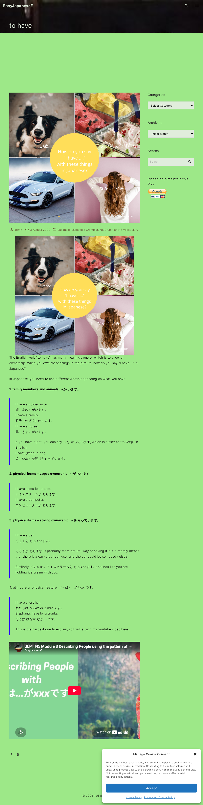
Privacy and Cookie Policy (159, 797)
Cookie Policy (134, 797)
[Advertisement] (101, 63)
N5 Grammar (108, 229)
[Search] (190, 161)
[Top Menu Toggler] (197, 6)
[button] (195, 754)
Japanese (64, 229)
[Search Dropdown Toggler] (186, 6)
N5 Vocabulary (128, 229)
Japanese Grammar (85, 229)
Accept (151, 788)
